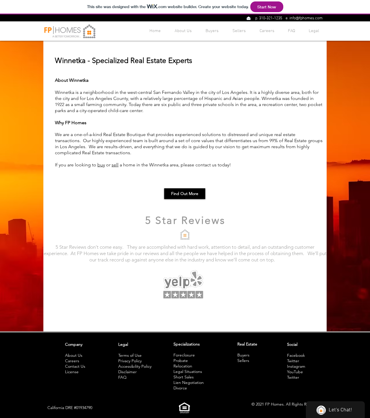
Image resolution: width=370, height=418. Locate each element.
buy (101, 165)
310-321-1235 (270, 18)
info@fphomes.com (306, 18)
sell (115, 165)
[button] (248, 18)
